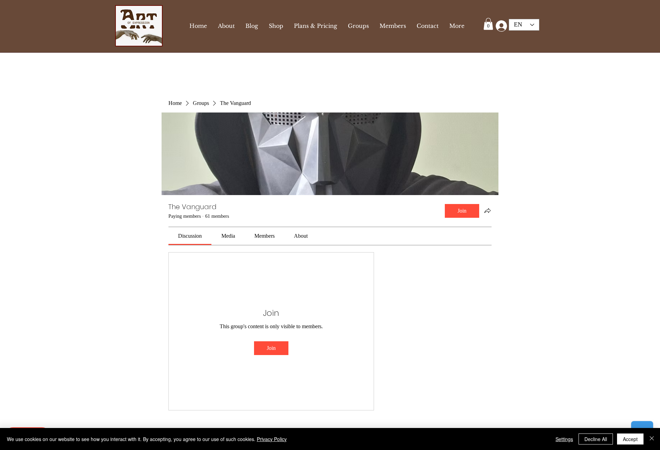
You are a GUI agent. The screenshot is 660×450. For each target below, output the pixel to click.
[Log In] (500, 26)
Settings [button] (564, 439)
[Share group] (487, 210)
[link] (190, 236)
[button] (488, 24)
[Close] (652, 438)
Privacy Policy (272, 439)
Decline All (595, 439)
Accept (630, 439)
